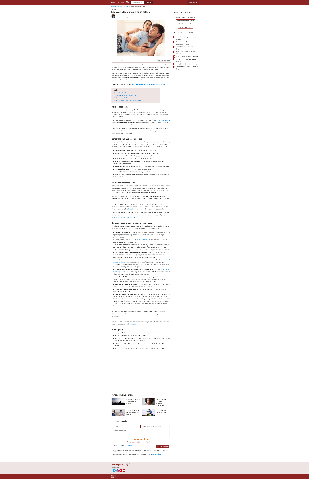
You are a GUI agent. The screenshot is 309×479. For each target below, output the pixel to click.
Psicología (122, 6)
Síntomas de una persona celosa (126, 95)
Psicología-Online (115, 6)
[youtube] (120, 470)
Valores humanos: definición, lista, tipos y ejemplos (186, 60)
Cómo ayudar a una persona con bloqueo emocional (148, 84)
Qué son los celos (121, 93)
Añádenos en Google (165, 60)
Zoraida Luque (121, 18)
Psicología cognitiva (191, 24)
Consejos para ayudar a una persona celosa (129, 100)
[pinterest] (124, 470)
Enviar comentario (163, 446)
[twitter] (114, 470)
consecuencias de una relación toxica (124, 217)
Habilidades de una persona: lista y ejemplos (185, 48)
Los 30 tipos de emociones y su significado (187, 56)
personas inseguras (164, 120)
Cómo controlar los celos (124, 98)
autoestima (143, 240)
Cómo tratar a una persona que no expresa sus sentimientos (161, 402)
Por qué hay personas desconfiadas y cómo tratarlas (132, 412)
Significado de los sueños (185, 27)
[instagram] (117, 470)
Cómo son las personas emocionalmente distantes (133, 401)
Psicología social (179, 24)
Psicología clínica (191, 17)
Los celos (114, 110)
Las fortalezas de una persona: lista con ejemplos (186, 38)
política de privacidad (127, 445)
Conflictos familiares (179, 17)
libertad (130, 209)
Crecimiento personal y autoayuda (185, 21)
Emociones (127, 6)
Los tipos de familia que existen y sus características (185, 53)
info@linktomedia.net (156, 454)
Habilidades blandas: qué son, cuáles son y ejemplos (187, 68)
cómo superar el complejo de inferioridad (123, 125)
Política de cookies (177, 477)
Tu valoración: (131, 442)
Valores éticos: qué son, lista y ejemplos (186, 64)
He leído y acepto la (123, 445)
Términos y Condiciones (156, 477)
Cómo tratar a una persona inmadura (161, 411)
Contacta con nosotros (144, 477)
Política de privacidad (166, 477)
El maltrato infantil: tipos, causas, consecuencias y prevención (184, 43)
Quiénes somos (134, 477)
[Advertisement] (141, 371)
